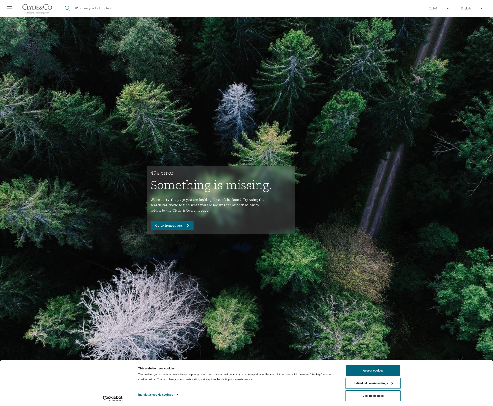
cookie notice (147, 379)
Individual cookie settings (155, 394)
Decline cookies (373, 395)
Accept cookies (373, 370)
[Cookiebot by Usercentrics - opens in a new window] (113, 398)
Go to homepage (168, 226)
